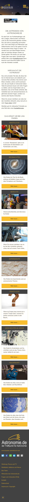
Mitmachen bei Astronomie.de (10, 474)
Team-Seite (8, 103)
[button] (3, 455)
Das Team (4, 470)
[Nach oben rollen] (26, 498)
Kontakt (3, 480)
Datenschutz (5, 483)
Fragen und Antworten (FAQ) (10, 477)
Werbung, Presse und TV (9, 464)
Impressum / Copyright (8, 486)
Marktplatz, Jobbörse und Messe (11, 467)
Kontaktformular (18, 58)
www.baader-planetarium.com (10, 450)
